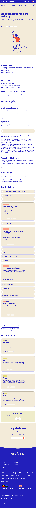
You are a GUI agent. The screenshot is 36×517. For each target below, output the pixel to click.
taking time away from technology (8, 100)
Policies (2, 495)
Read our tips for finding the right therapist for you (10, 327)
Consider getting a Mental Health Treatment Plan (10, 328)
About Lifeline (27, 459)
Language (21, 495)
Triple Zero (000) (11, 1)
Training (4, 467)
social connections (11, 75)
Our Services (5, 459)
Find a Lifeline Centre (29, 461)
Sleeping (3, 118)
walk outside (7, 90)
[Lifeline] (4, 5)
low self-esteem (32, 139)
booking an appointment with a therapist (9, 102)
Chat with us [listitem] (29, 1)
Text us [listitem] (34, 1)
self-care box (18, 150)
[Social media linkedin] (6, 498)
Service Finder (5, 460)
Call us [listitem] (25, 1)
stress (9, 73)
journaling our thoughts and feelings (8, 101)
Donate (15, 460)
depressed (17, 147)
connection (18, 125)
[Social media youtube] (11, 498)
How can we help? (16, 438)
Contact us (27, 463)
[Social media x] (9, 498)
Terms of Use (7, 495)
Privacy (12, 495)
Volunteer (16, 462)
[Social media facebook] (1, 498)
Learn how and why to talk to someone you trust (10, 325)
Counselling (5, 466)
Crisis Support (5, 462)
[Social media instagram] (4, 498)
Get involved (16, 459)
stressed (14, 147)
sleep (8, 125)
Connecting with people (6, 122)
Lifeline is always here (10, 330)
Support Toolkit (6, 464)
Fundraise (16, 464)
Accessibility (16, 495)
